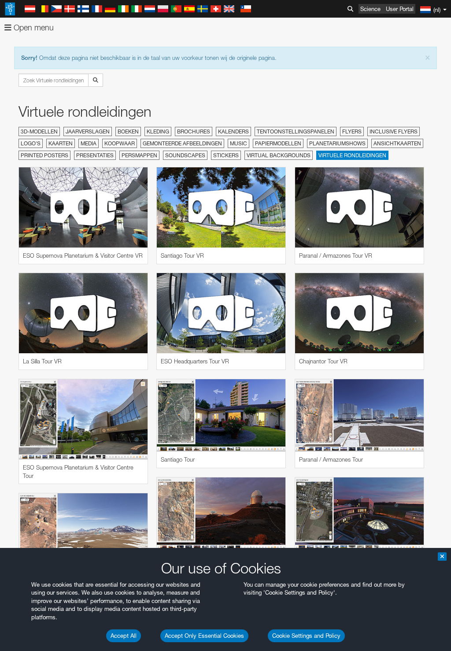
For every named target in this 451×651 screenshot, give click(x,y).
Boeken (128, 131)
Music (238, 143)
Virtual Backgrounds (279, 155)
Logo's (31, 143)
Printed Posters (44, 155)
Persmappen (139, 155)
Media (88, 143)
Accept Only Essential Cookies (204, 635)
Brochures (193, 131)
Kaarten (60, 143)
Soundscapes (185, 155)
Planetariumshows (337, 143)
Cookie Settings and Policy (306, 635)
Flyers (352, 131)
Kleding (158, 131)
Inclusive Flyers (394, 131)
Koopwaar (119, 143)
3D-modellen (39, 131)
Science (370, 8)
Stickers (226, 155)
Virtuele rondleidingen (352, 155)
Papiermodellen (278, 143)
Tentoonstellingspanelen (295, 131)
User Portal (400, 8)
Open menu (32, 27)
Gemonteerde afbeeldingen (182, 143)
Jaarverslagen (88, 131)
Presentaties (95, 155)
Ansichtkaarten (397, 143)
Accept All (124, 635)
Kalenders (233, 131)
